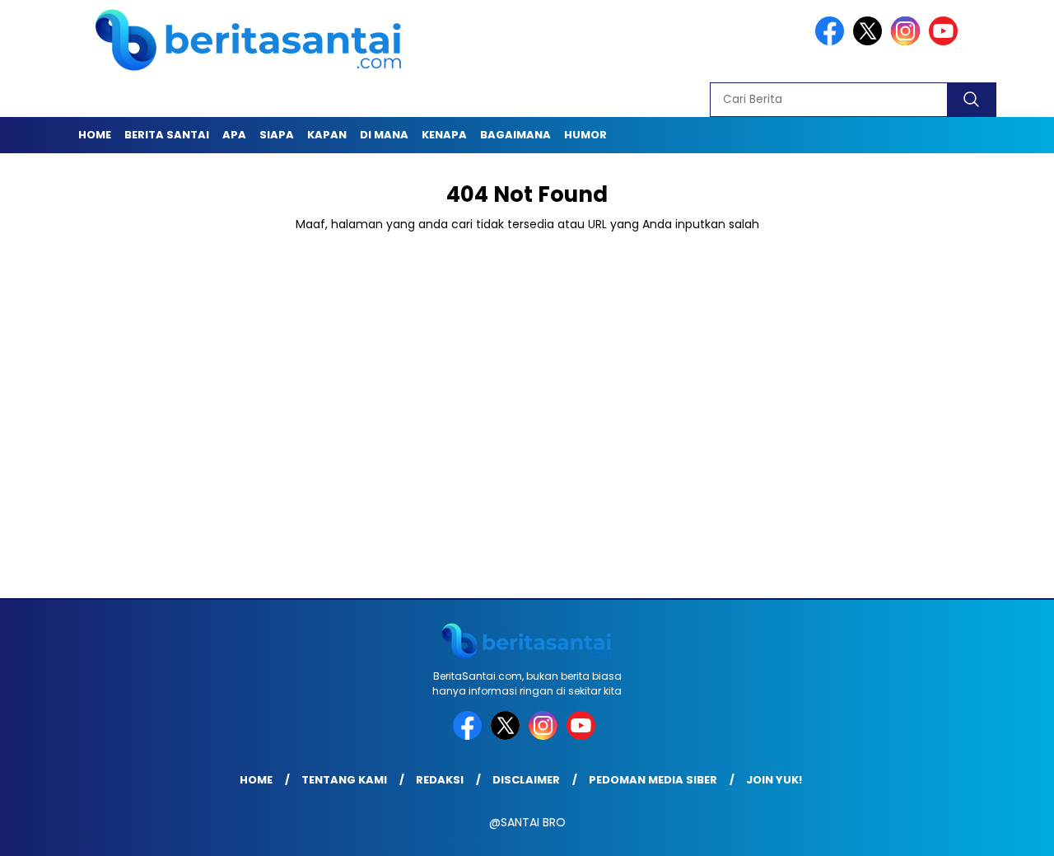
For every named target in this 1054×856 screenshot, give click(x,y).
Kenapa (444, 135)
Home (94, 135)
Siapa (276, 135)
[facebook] (832, 41)
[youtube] (946, 41)
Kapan (327, 135)
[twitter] (870, 41)
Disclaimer (526, 780)
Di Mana (384, 135)
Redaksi (440, 780)
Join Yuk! (774, 780)
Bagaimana (515, 135)
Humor (585, 135)
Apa (234, 135)
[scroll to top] (1009, 830)
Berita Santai (166, 135)
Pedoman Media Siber (653, 780)
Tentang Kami (344, 780)
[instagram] (908, 41)
